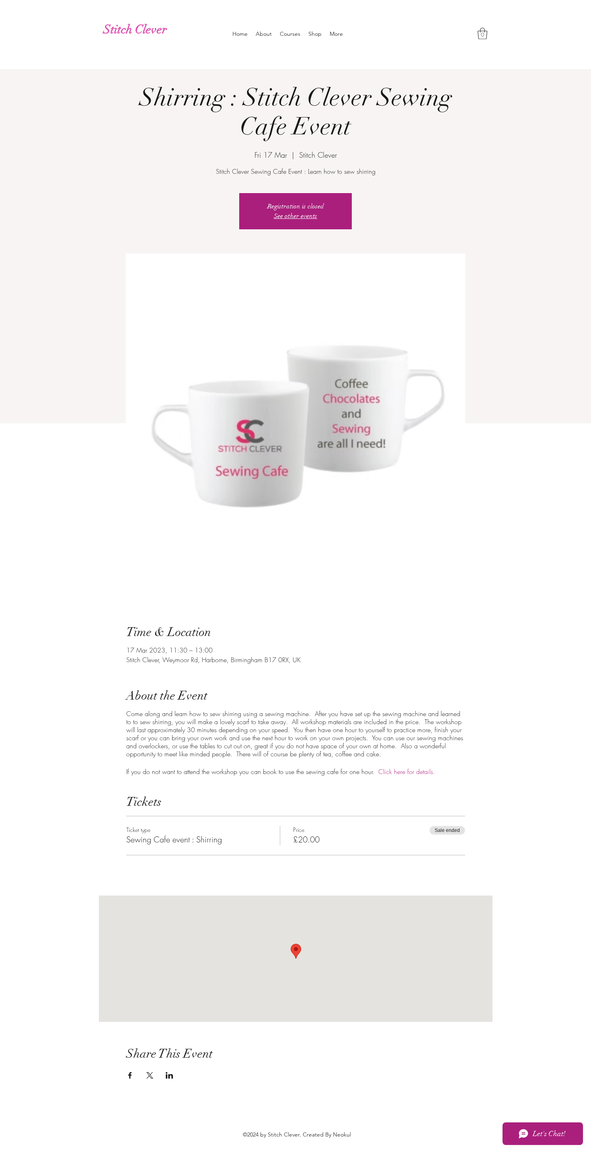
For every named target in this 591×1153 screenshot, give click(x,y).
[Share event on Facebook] (130, 1075)
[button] (482, 33)
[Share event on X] (150, 1075)
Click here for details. (406, 771)
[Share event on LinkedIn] (169, 1075)
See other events (295, 216)
